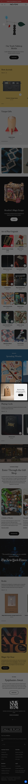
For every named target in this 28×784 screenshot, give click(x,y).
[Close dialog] (26, 385)
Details (21, 395)
